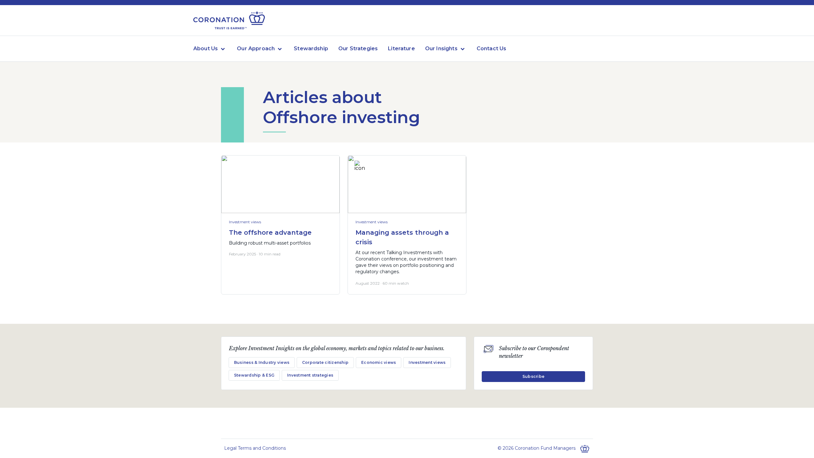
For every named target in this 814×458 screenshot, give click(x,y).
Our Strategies (358, 48)
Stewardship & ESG (254, 375)
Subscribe (533, 376)
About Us (205, 48)
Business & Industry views (261, 362)
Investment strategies (310, 375)
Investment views (245, 221)
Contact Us (492, 48)
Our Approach (256, 48)
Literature (401, 48)
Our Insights (441, 48)
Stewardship (311, 48)
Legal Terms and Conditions (255, 448)
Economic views (378, 362)
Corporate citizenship (325, 362)
